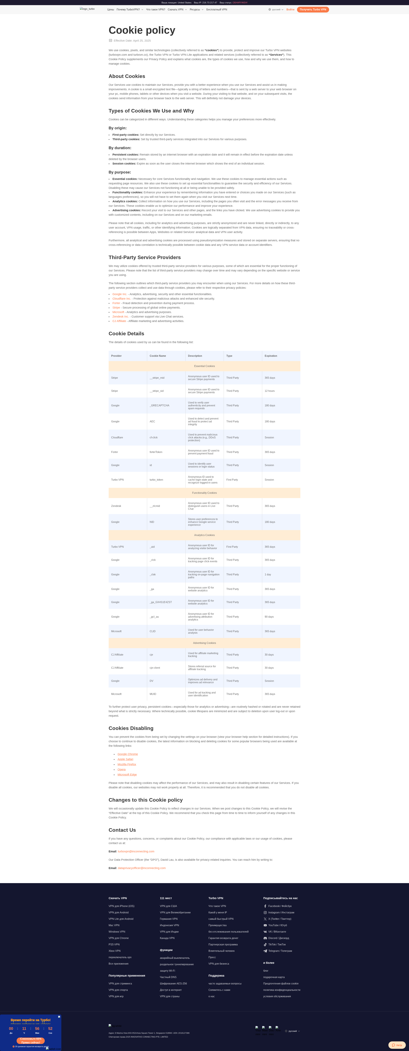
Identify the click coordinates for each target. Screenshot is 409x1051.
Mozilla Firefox (127, 764)
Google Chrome (128, 754)
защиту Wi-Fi (167, 970)
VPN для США (168, 906)
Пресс (212, 957)
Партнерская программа (223, 944)
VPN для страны (170, 996)
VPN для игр (116, 996)
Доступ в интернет (171, 990)
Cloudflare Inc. (122, 298)
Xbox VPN (115, 951)
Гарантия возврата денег (223, 938)
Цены (110, 9)
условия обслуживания (277, 996)
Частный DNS (168, 977)
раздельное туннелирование (177, 964)
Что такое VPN (217, 906)
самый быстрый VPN (221, 919)
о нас (211, 996)
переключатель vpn (120, 957)
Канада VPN (167, 938)
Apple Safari (125, 759)
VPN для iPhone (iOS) (121, 906)
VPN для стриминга (120, 983)
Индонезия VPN (169, 925)
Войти (290, 9)
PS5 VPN (114, 944)
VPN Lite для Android (121, 919)
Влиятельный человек (221, 951)
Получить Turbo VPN (313, 9)
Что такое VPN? (155, 9)
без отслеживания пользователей (228, 931)
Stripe (116, 307)
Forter (116, 303)
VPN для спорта (118, 990)
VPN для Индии (169, 931)
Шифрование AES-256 (173, 983)
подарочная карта (274, 977)
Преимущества (217, 925)
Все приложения (118, 963)
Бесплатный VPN (216, 9)
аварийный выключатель (175, 958)
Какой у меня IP (217, 912)
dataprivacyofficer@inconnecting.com (142, 868)
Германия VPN (169, 919)
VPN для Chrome (119, 938)
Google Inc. (119, 294)
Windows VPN (117, 931)
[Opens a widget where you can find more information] (397, 1045)
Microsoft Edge (127, 774)
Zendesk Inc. (121, 316)
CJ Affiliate (119, 321)
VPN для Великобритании (175, 912)
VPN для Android (119, 912)
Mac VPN (114, 925)
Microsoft (118, 312)
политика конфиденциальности (281, 990)
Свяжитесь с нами (219, 990)
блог (265, 970)
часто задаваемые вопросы (225, 983)
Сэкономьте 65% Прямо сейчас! (30, 1041)
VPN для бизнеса (218, 963)
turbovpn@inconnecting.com (136, 851)
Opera (122, 769)
